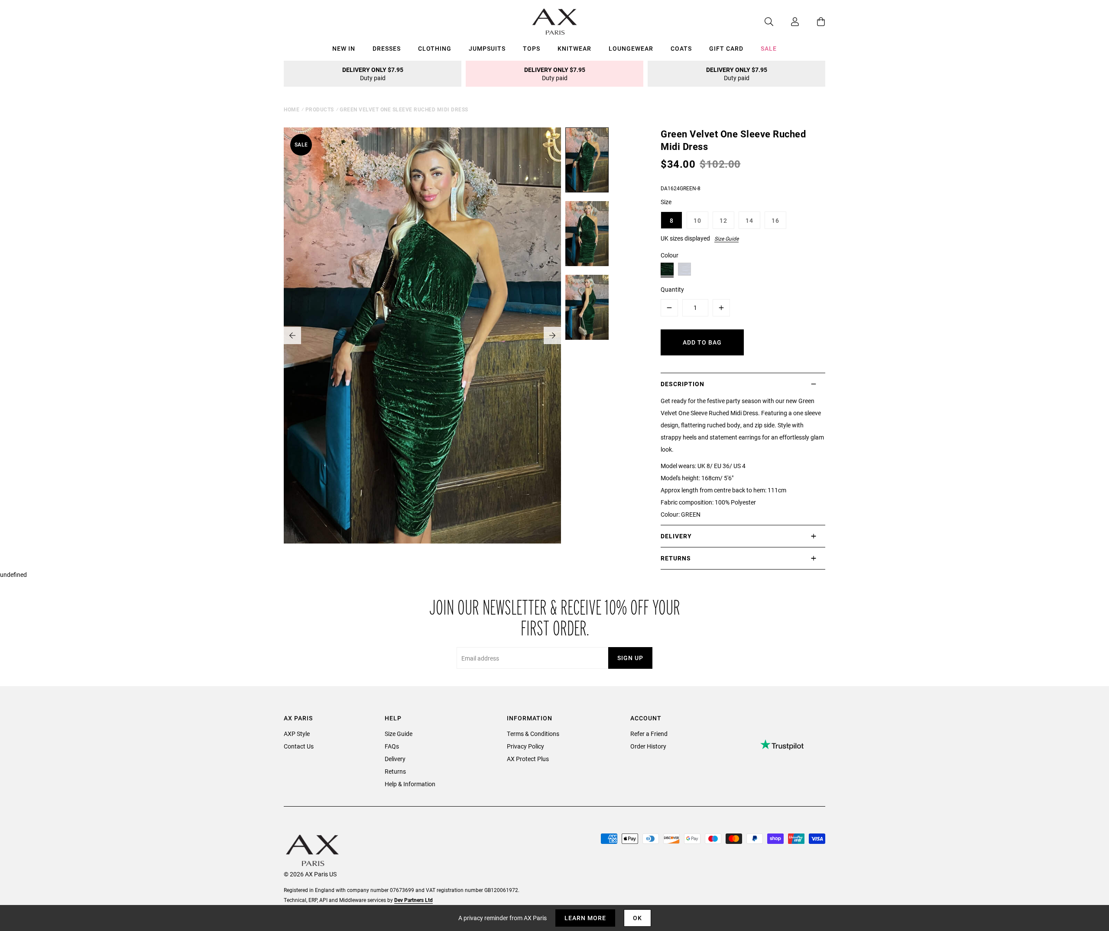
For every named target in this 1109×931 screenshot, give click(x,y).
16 (775, 220)
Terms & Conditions (533, 733)
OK (637, 918)
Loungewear (631, 48)
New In (343, 48)
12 (723, 220)
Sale (769, 48)
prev (292, 335)
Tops (531, 48)
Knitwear (574, 48)
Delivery (395, 759)
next (552, 335)
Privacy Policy (525, 746)
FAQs (392, 746)
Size (666, 202)
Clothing (434, 48)
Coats (681, 48)
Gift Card (726, 48)
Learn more (585, 918)
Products (319, 109)
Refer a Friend (649, 733)
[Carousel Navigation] (422, 335)
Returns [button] (676, 558)
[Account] (786, 22)
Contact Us (299, 746)
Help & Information (410, 784)
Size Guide (726, 238)
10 (697, 220)
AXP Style (297, 733)
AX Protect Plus (528, 759)
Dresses (387, 48)
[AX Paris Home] (554, 22)
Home (291, 109)
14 (749, 220)
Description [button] (682, 384)
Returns (395, 771)
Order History (648, 746)
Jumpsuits (487, 48)
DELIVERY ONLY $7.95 (372, 73)
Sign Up (630, 658)
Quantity (672, 289)
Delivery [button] (676, 536)
